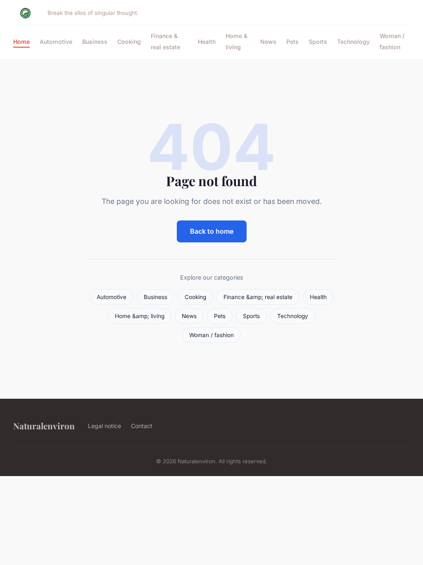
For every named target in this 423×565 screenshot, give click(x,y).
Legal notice (104, 425)
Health (207, 41)
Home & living (236, 41)
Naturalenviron (44, 425)
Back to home (211, 231)
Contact (141, 425)
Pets (292, 41)
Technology (353, 41)
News (268, 41)
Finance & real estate (165, 41)
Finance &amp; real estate (257, 297)
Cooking (129, 41)
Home (21, 41)
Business (94, 41)
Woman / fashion (392, 41)
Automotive (56, 41)
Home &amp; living (139, 316)
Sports (318, 41)
